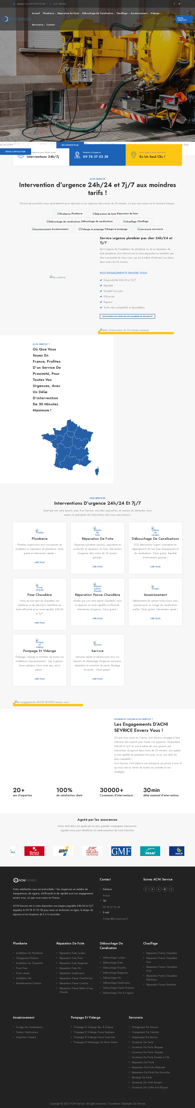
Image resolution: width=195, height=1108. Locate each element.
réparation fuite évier (71, 958)
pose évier (22, 968)
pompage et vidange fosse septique (94, 1032)
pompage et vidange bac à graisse (93, 1027)
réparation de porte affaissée (148, 1067)
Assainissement (60, 229)
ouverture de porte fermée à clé (150, 1057)
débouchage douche (114, 967)
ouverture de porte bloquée (147, 1047)
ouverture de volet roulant (147, 1082)
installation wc (24, 978)
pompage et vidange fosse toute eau (94, 1037)
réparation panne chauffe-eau (76, 978)
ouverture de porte (142, 1042)
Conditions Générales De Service (127, 1103)
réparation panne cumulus (73, 983)
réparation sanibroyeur (72, 973)
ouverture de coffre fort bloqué (150, 1087)
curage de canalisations (29, 1027)
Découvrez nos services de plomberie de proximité (127, 316)
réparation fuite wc (70, 968)
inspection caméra (26, 1037)
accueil (36, 13)
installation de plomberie (29, 953)
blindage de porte (142, 1077)
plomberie (48, 13)
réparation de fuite (68, 13)
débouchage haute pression (118, 988)
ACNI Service (77, 1103)
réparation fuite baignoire (73, 963)
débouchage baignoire (115, 972)
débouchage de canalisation (97, 13)
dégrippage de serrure (145, 1037)
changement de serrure (145, 1027)
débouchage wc (112, 978)
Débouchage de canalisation (111, 945)
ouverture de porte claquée (147, 1052)
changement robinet (27, 958)
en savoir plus (70, 145)
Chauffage (143, 221)
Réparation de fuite (127, 213)
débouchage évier (113, 962)
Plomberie (77, 213)
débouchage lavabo (114, 957)
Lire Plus (40, 562)
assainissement (139, 13)
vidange (155, 13)
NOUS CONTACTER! (15, 151)
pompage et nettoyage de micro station (96, 1042)
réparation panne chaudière (161, 953)
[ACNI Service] (16, 19)
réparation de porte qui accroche (151, 1072)
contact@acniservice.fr (115, 919)
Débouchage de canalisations (97, 221)
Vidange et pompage (116, 229)
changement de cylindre (145, 1032)
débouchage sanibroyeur (116, 983)
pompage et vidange (85, 1017)
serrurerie (37, 24)
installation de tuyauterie (29, 963)
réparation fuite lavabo (72, 953)
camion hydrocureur (27, 1032)
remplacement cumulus (28, 983)
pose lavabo (23, 973)
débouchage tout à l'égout (118, 993)
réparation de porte (143, 1062)
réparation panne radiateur (161, 984)
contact (50, 24)
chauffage (122, 13)
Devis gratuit (182, 19)
